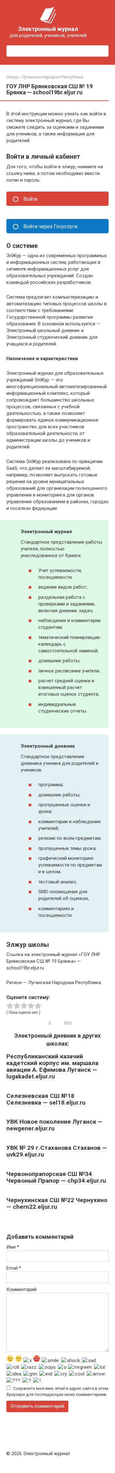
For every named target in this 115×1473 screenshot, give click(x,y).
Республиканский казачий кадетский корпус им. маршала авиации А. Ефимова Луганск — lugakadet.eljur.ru (52, 1066)
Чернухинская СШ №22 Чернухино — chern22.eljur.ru (56, 1203)
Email (13, 1268)
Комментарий (21, 1289)
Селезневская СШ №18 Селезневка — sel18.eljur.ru (46, 1099)
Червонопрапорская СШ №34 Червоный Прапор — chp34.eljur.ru (56, 1177)
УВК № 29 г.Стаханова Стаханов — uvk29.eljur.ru (56, 1151)
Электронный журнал (48, 28)
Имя (12, 1247)
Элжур (12, 77)
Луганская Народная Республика (52, 77)
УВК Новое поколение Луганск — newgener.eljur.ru (54, 1125)
